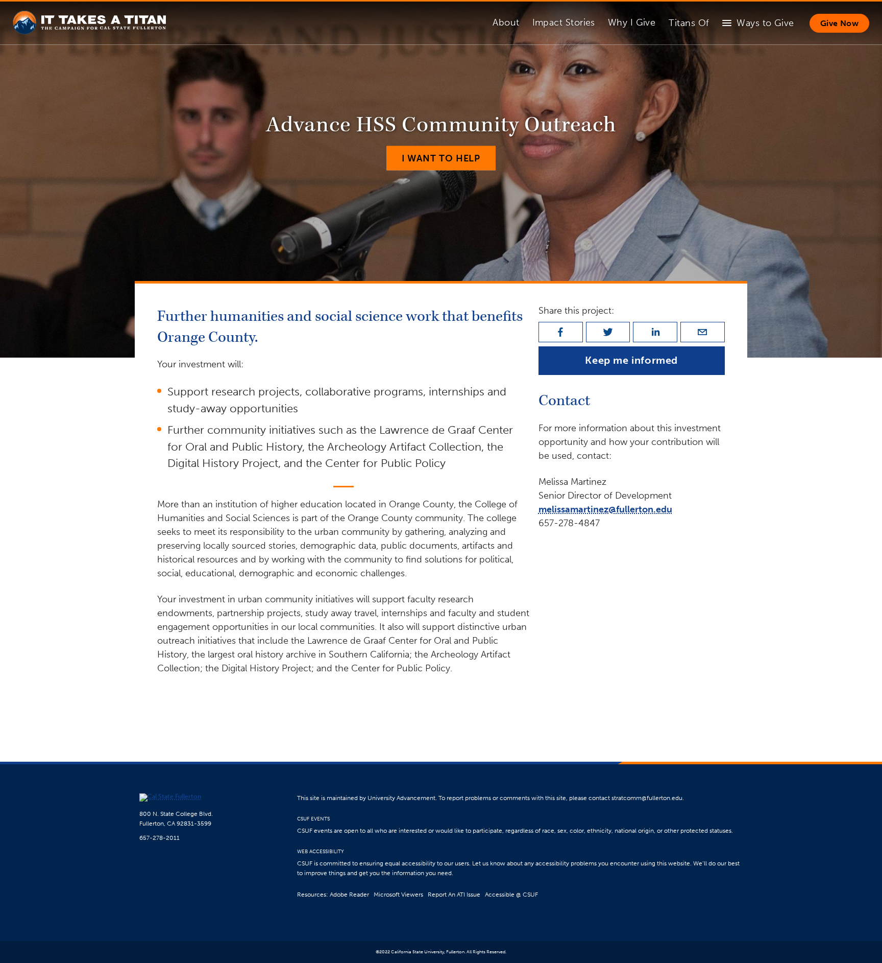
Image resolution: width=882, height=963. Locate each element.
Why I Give (632, 22)
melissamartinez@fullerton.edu (605, 509)
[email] (702, 332)
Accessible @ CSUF (511, 894)
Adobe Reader (349, 894)
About (506, 22)
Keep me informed (631, 360)
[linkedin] (655, 332)
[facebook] (560, 332)
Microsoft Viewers (398, 894)
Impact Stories (563, 22)
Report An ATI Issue (454, 894)
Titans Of (689, 23)
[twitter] (608, 332)
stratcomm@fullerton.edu (646, 798)
